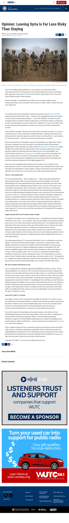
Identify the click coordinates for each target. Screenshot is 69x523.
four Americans (55, 114)
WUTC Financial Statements (43, 492)
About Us (27, 492)
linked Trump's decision (28, 153)
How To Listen (29, 496)
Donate (62, 2)
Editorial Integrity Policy (45, 501)
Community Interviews (59, 496)
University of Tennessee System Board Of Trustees (58, 501)
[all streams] (66, 8)
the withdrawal (58, 131)
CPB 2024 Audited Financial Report (44, 497)
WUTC (8, 499)
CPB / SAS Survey (58, 492)
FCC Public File (29, 500)
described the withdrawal (46, 147)
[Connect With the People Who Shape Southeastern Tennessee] (34, 398)
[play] (4, 8)
